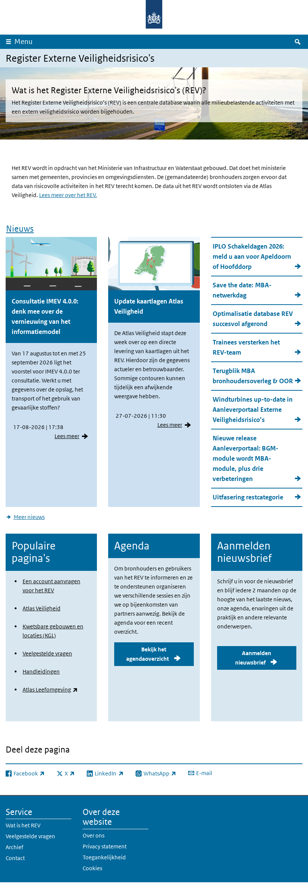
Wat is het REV (23, 825)
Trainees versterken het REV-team (246, 347)
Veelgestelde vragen (47, 653)
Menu (23, 41)
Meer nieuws (29, 516)
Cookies (92, 868)
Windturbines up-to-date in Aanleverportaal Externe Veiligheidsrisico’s (253, 409)
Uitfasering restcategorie (248, 497)
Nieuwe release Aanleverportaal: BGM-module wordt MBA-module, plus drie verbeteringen (245, 458)
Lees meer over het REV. (68, 195)
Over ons (93, 835)
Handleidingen (41, 671)
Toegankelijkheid (104, 857)
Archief (14, 847)
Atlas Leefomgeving (50, 689)
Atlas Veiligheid (41, 608)
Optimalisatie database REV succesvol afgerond (253, 319)
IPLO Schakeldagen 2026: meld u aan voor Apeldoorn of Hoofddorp (252, 256)
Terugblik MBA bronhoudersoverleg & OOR (253, 376)
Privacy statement (105, 846)
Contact (15, 858)
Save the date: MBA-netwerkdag (242, 290)
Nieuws (20, 229)
